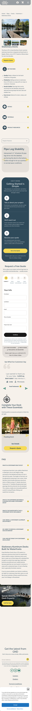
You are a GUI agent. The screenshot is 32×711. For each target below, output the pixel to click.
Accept (15, 705)
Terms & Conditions (15, 684)
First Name (6, 294)
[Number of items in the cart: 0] (22, 2)
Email (5, 309)
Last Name (6, 301)
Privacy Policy (20, 708)
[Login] (17, 2)
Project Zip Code (8, 324)
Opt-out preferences (11, 708)
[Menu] (28, 2)
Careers (15, 676)
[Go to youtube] (19, 670)
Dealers (15, 679)
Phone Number (7, 317)
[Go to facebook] (12, 670)
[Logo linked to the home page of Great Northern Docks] (5, 3)
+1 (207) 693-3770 (21, 256)
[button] (28, 689)
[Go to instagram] (15, 670)
